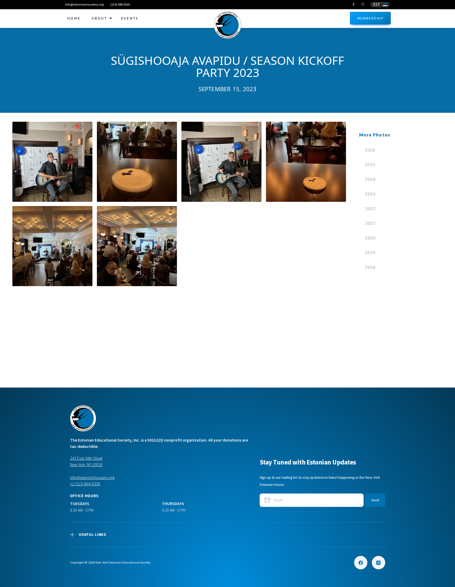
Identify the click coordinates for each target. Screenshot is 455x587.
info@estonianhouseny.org (84, 4)
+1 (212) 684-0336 (85, 483)
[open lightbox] (52, 162)
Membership (370, 18)
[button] (380, 4)
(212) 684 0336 (120, 4)
